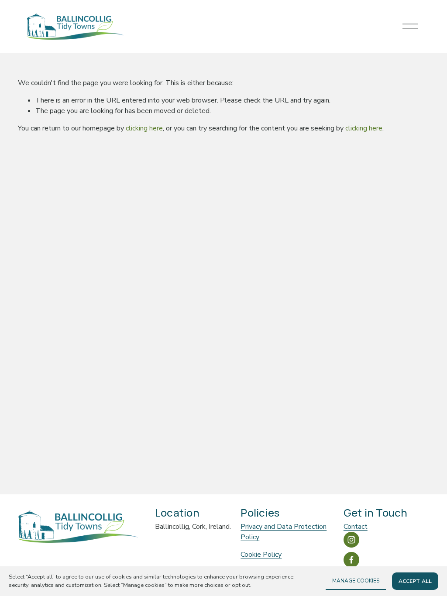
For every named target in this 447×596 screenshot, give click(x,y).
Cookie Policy (261, 554)
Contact (356, 526)
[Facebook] (351, 560)
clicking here (144, 128)
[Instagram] (351, 540)
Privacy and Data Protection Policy (284, 532)
